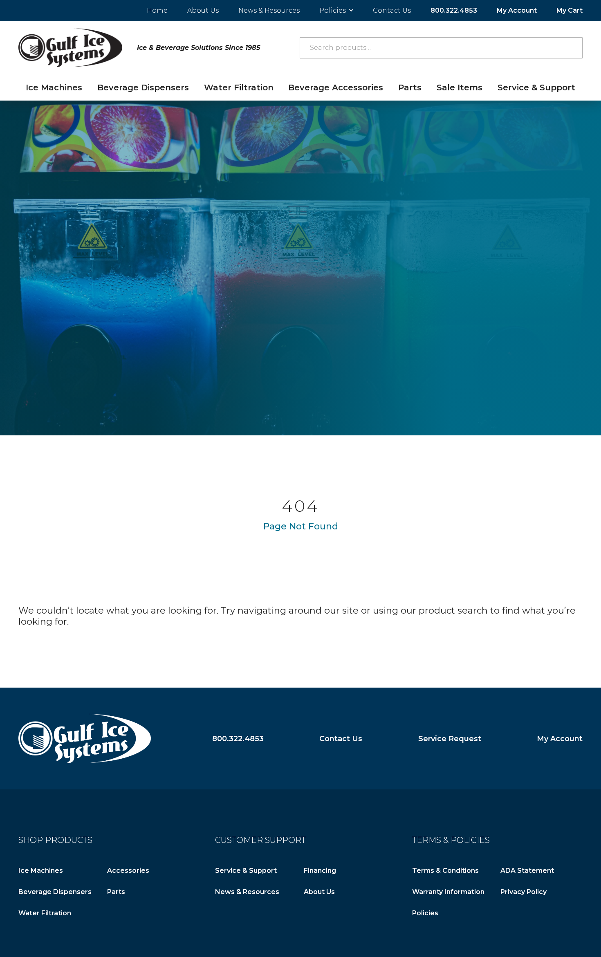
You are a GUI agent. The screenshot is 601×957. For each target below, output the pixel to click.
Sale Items (459, 87)
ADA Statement (527, 870)
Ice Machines (54, 87)
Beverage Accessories (335, 87)
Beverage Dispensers (143, 87)
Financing (320, 870)
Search (572, 47)
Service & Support (536, 87)
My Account (517, 10)
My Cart (569, 10)
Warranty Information (448, 892)
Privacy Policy (523, 892)
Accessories (128, 870)
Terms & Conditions (445, 870)
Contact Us (392, 10)
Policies (332, 10)
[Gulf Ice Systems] (84, 738)
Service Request (449, 738)
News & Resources (269, 10)
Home (157, 10)
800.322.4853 (454, 10)
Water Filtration (239, 87)
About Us (203, 10)
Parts (410, 87)
